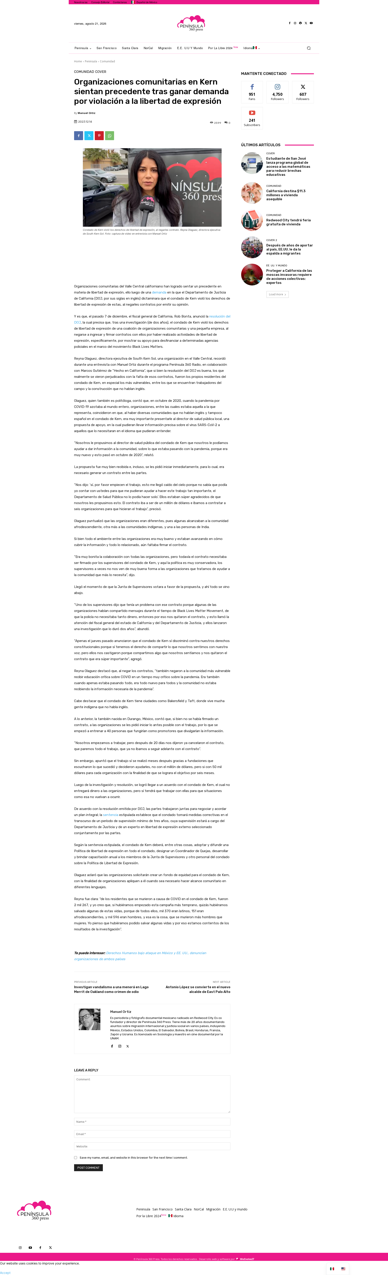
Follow (277, 84)
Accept (5, 1273)
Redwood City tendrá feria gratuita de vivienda (288, 222)
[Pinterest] (99, 135)
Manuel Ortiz (86, 113)
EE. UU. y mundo (276, 265)
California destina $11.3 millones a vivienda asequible (286, 195)
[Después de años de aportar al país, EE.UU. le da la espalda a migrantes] (252, 247)
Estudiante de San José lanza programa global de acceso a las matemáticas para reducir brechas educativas (288, 167)
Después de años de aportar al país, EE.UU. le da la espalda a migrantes (289, 249)
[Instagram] (295, 23)
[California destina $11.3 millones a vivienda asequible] (252, 193)
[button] (308, 48)
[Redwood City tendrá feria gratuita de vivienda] (252, 220)
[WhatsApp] (109, 135)
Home (78, 61)
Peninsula (91, 61)
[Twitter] (306, 23)
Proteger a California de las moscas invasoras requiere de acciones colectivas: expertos (289, 277)
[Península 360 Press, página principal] (190, 23)
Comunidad (107, 61)
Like (252, 84)
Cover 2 (271, 240)
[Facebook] (289, 23)
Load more (276, 294)
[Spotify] (300, 23)
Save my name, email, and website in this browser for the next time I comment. (134, 1157)
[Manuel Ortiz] (92, 1029)
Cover (100, 72)
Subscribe (252, 110)
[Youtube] (311, 23)
